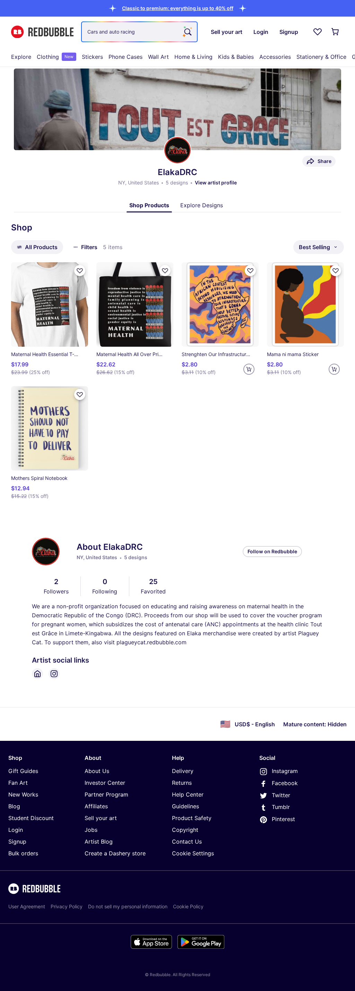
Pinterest (283, 819)
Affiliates (96, 806)
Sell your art (101, 818)
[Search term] (187, 32)
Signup (17, 841)
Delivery (182, 770)
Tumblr (281, 806)
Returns (182, 782)
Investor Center (105, 782)
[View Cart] (335, 32)
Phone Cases (125, 56)
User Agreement (26, 906)
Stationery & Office (321, 56)
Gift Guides (23, 770)
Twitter (281, 795)
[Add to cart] (248, 369)
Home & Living (193, 56)
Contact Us (187, 841)
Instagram (285, 770)
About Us (97, 770)
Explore (21, 56)
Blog (14, 806)
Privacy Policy (67, 906)
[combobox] (139, 32)
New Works (23, 794)
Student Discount (31, 818)
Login (15, 829)
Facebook (285, 783)
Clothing (55, 56)
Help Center (188, 794)
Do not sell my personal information (127, 906)
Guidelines (185, 806)
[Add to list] (79, 270)
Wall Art (158, 56)
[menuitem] (21, 56)
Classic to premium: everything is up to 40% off (177, 8)
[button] (177, 8)
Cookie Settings (193, 853)
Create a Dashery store (115, 853)
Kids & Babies (236, 56)
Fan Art (18, 782)
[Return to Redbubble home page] (42, 32)
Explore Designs (201, 205)
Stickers (92, 56)
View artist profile (216, 182)
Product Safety (191, 818)
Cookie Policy (188, 906)
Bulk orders (23, 853)
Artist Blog (99, 841)
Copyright (185, 829)
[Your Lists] (317, 32)
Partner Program (106, 794)
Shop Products (149, 205)
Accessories (275, 56)
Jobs (91, 829)
